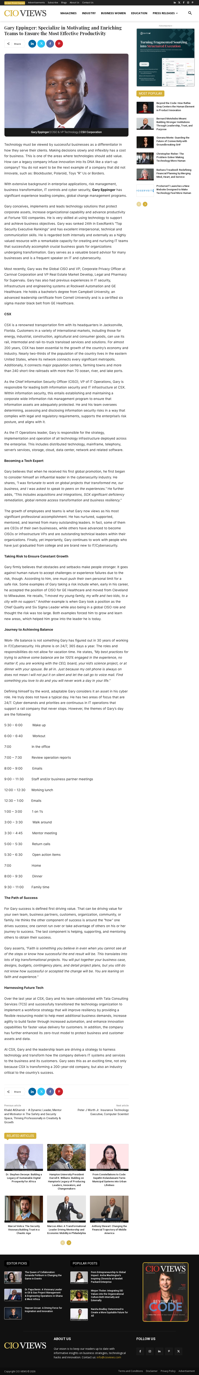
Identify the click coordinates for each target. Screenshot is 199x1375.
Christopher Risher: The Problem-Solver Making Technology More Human (170, 157)
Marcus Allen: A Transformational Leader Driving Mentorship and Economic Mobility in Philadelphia (66, 1230)
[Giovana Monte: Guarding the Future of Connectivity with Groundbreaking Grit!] (145, 142)
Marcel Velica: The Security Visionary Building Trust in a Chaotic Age (24, 1230)
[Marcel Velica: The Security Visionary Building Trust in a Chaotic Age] (23, 1209)
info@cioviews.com (109, 1357)
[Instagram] (188, 3)
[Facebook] (184, 3)
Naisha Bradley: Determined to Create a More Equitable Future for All (109, 1312)
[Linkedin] (32, 44)
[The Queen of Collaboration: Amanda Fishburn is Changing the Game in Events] (13, 1277)
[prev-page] (62, 1242)
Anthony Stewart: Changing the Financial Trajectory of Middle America (109, 1230)
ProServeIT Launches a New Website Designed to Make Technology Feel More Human (173, 189)
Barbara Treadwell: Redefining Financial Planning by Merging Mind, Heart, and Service (173, 173)
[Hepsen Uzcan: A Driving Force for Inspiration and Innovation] (13, 1313)
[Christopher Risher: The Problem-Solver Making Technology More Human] (145, 158)
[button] (190, 13)
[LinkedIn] (175, 3)
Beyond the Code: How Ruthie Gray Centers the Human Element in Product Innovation (175, 106)
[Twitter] (179, 3)
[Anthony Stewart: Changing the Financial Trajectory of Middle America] (109, 1209)
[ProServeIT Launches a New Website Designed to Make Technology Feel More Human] (145, 191)
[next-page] (68, 1242)
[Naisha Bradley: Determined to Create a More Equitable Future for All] (79, 1314)
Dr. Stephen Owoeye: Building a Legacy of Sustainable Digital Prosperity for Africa (24, 1178)
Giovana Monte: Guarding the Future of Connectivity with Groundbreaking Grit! (172, 141)
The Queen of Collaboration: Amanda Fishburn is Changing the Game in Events (43, 1275)
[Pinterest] (192, 3)
